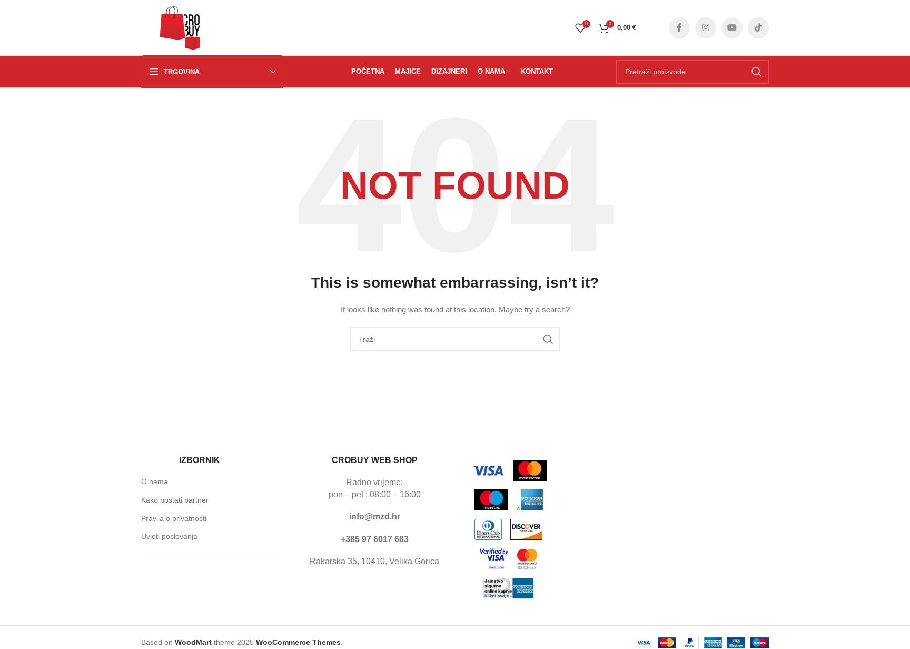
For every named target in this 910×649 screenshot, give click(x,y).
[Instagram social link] (705, 27)
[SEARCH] (757, 72)
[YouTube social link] (732, 27)
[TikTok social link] (758, 27)
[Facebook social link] (679, 27)
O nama (154, 481)
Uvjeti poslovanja (169, 536)
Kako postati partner (175, 500)
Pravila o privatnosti (173, 518)
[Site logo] (180, 27)
